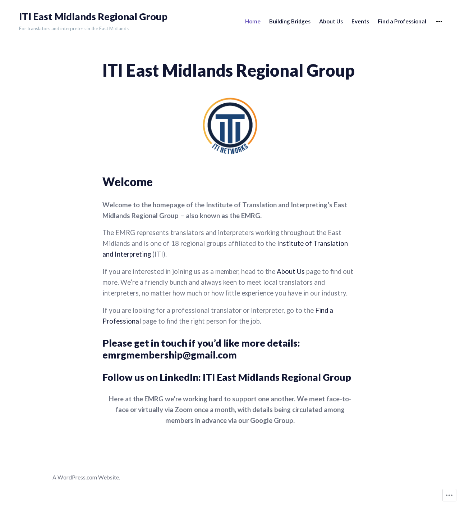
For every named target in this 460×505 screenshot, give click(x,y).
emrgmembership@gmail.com (169, 355)
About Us (331, 21)
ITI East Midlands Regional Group (93, 16)
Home (253, 21)
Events (360, 21)
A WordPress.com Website (85, 477)
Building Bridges (289, 21)
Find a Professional (402, 21)
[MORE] (439, 22)
